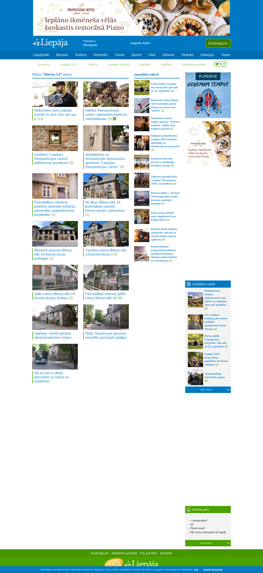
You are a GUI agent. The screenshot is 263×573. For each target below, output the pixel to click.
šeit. (196, 569)
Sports (136, 55)
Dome (119, 55)
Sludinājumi (218, 43)
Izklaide (168, 55)
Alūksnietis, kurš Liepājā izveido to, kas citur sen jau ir (55, 114)
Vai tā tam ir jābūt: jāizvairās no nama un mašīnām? (51, 377)
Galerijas (207, 55)
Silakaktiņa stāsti (194, 64)
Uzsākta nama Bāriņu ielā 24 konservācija (105, 252)
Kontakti (166, 553)
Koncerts (43, 64)
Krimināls (101, 55)
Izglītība (166, 64)
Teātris (93, 64)
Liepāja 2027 (69, 64)
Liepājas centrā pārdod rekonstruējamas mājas (52, 335)
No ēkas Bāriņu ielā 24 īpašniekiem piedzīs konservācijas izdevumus (105, 206)
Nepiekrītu (217, 569)
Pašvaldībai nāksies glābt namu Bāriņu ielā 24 (105, 296)
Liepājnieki (41, 55)
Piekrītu (207, 569)
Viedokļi (187, 55)
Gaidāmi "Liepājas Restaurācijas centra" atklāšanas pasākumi (51, 158)
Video (225, 55)
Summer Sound (118, 64)
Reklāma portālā (124, 553)
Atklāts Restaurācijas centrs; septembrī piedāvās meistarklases (106, 114)
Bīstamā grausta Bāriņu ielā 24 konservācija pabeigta (53, 254)
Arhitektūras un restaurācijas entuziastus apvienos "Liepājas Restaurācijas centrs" (105, 160)
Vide (151, 55)
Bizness (62, 55)
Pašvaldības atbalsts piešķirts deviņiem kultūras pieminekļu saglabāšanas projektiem (55, 208)
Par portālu (148, 553)
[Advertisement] (208, 223)
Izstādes (144, 64)
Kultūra (81, 55)
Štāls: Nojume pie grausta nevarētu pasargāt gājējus (106, 335)
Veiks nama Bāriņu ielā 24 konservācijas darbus (54, 296)
